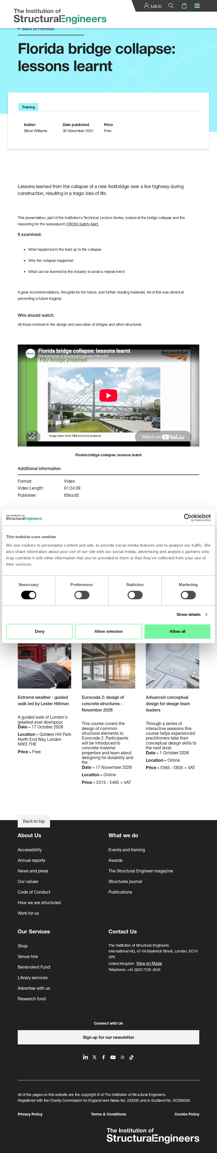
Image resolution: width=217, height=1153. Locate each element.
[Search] (171, 6)
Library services (33, 977)
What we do (123, 835)
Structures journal (125, 881)
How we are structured (39, 902)
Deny (39, 631)
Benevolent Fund (34, 966)
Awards (115, 860)
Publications (120, 891)
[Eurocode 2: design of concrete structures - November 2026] (108, 661)
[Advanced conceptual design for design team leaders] (172, 661)
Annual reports (31, 860)
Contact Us (122, 931)
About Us (29, 835)
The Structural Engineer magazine (140, 870)
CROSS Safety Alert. (82, 224)
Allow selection (108, 631)
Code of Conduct (34, 891)
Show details (189, 614)
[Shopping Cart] (184, 6)
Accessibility (30, 849)
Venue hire (28, 956)
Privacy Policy (30, 1114)
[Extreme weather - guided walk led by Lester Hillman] (44, 661)
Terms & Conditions (108, 1114)
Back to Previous (37, 28)
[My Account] (146, 6)
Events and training (126, 849)
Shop (23, 945)
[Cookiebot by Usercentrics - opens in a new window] (188, 518)
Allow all (178, 631)
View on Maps (149, 963)
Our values (28, 881)
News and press (33, 870)
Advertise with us (34, 988)
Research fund (32, 998)
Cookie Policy (187, 1114)
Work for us (28, 912)
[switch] (81, 595)
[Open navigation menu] (197, 6)
